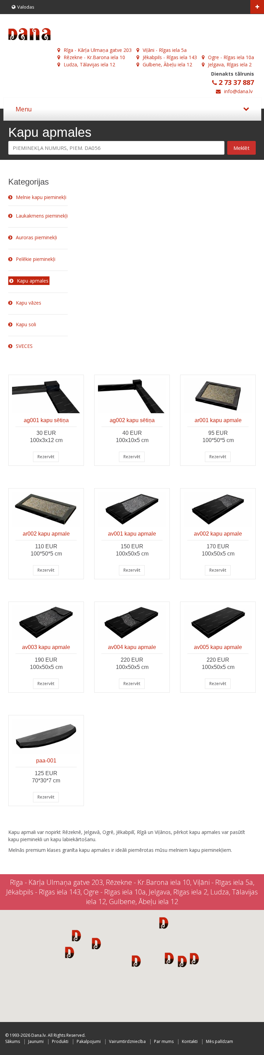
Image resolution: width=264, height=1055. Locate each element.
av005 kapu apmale (218, 647)
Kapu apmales (32, 280)
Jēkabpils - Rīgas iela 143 (170, 57)
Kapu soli (26, 324)
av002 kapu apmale (218, 534)
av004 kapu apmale (132, 647)
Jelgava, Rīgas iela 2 (230, 64)
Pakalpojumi (89, 1041)
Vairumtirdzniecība (127, 1041)
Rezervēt (45, 457)
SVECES (24, 346)
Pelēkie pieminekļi (35, 259)
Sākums (12, 1041)
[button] (76, 935)
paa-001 (46, 760)
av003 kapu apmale (46, 647)
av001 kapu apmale (132, 534)
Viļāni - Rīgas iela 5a (165, 50)
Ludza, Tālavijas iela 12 (89, 64)
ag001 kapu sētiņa (46, 420)
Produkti (60, 1041)
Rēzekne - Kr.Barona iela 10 (94, 57)
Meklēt (241, 147)
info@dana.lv (238, 91)
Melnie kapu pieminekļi (41, 197)
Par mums (164, 1041)
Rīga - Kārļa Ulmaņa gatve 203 (98, 50)
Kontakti (190, 1041)
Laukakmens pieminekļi (42, 215)
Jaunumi (36, 1041)
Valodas (25, 7)
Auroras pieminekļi (36, 237)
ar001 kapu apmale (218, 420)
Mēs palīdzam (219, 1041)
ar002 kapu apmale (46, 534)
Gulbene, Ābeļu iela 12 (167, 64)
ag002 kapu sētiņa (132, 420)
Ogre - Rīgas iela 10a (231, 57)
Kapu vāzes (28, 302)
